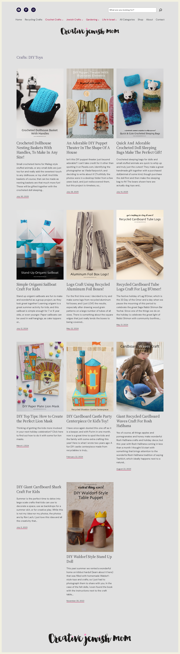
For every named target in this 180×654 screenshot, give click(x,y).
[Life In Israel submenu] (116, 19)
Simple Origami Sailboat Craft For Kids (36, 286)
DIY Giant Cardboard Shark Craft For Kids (39, 489)
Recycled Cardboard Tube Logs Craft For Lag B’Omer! (138, 286)
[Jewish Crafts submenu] (82, 19)
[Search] (160, 10)
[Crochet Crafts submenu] (62, 19)
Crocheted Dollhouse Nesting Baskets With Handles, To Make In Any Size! (37, 150)
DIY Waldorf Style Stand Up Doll (89, 559)
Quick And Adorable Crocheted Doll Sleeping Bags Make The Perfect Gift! (139, 148)
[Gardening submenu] (98, 19)
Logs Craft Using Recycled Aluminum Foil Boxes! (88, 286)
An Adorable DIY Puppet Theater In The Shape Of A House (88, 148)
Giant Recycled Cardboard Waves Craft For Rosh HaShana (138, 421)
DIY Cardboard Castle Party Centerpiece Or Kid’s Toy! (89, 418)
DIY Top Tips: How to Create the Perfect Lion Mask (40, 418)
